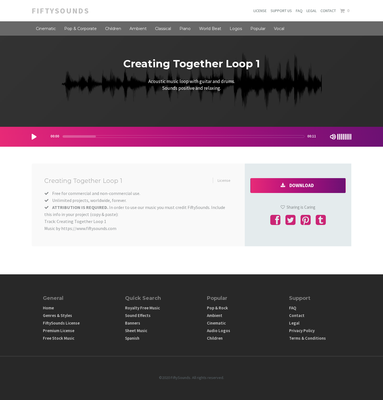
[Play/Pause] (34, 137)
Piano (185, 28)
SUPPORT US (281, 10)
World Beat (210, 28)
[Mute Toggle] (333, 137)
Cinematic (46, 28)
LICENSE (260, 10)
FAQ (299, 10)
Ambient (138, 28)
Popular (258, 28)
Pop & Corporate (80, 28)
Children (113, 28)
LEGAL (311, 10)
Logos (236, 28)
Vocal (279, 28)
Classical (163, 28)
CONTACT (328, 10)
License (224, 180)
